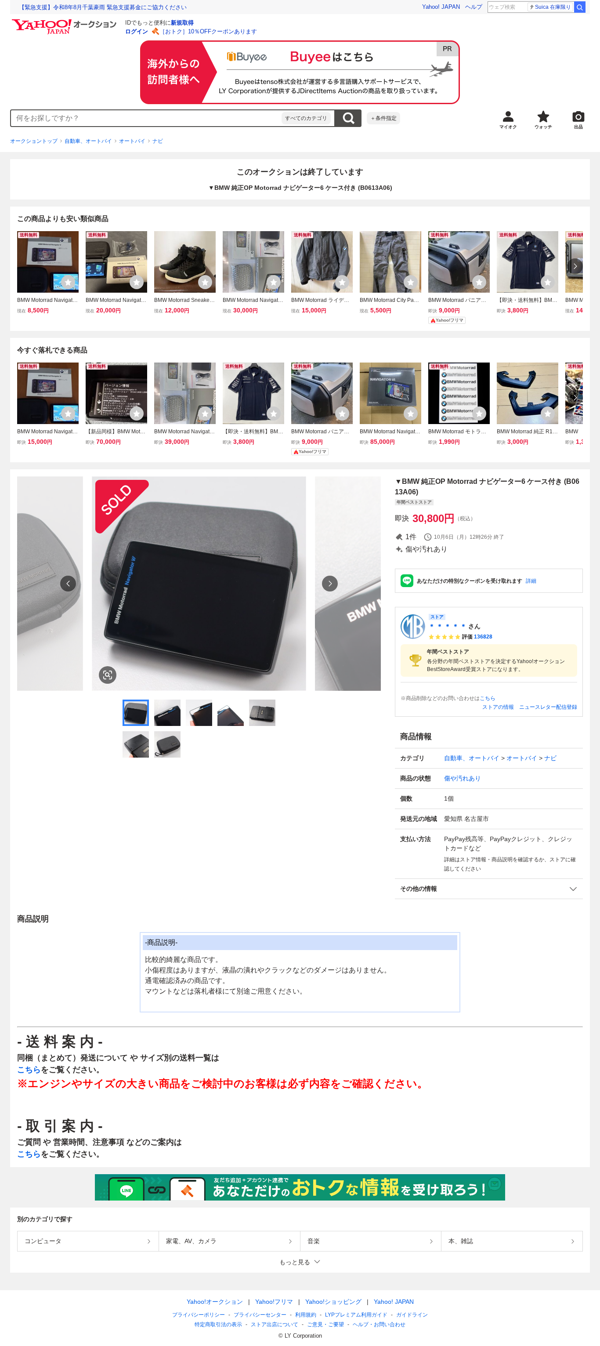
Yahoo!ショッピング (333, 1301)
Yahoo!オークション (215, 1301)
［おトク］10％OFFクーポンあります (208, 31)
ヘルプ (473, 7)
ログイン (136, 31)
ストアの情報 (498, 707)
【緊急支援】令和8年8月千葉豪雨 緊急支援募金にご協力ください (103, 7)
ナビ (157, 141)
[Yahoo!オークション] (65, 21)
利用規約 (305, 1315)
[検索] (580, 7)
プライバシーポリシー (198, 1315)
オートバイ (132, 141)
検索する (348, 118)
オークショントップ (34, 141)
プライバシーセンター (260, 1315)
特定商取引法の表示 (218, 1324)
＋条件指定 (383, 118)
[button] (489, 889)
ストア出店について (274, 1324)
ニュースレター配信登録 (548, 707)
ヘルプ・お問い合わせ (379, 1324)
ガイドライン (412, 1315)
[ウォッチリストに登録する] (68, 282)
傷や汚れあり (462, 778)
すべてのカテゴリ (306, 118)
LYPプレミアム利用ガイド (356, 1315)
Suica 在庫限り (553, 7)
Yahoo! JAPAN (441, 7)
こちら (487, 698)
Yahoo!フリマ (274, 1301)
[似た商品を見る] (107, 675)
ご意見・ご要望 (325, 1324)
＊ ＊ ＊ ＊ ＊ (447, 626)
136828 (483, 637)
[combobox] (146, 118)
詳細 (531, 581)
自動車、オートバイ (88, 141)
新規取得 (182, 22)
